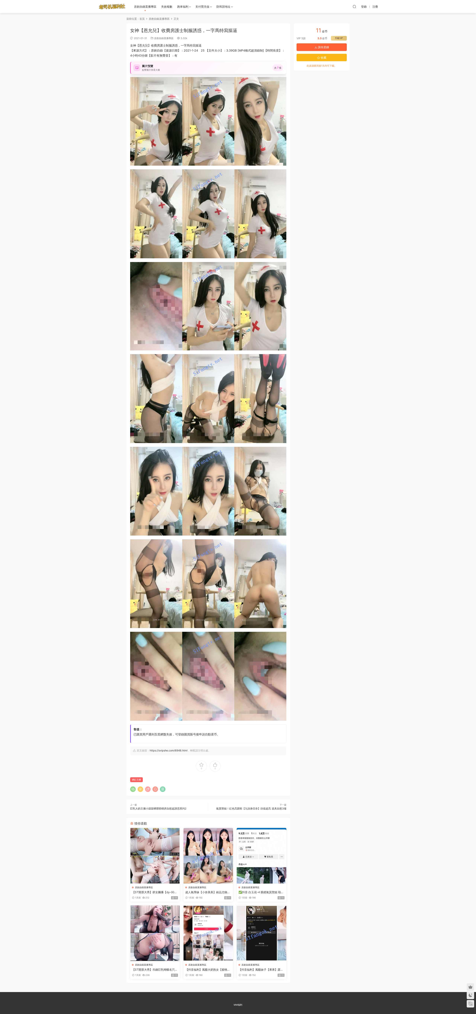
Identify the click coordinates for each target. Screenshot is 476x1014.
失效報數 (166, 6)
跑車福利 (182, 6)
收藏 (323, 57)
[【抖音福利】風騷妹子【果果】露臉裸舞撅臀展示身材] (261, 933)
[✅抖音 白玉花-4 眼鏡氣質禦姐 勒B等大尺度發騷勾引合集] (261, 856)
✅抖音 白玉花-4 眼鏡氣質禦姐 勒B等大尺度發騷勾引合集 (261, 892)
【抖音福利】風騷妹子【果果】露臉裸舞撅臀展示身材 (261, 970)
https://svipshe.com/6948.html (168, 750)
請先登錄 (323, 47)
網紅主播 (136, 779)
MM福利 (238, 1004)
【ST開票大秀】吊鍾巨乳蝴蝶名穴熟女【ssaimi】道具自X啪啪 (155, 970)
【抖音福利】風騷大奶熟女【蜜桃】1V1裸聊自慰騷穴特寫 (207, 970)
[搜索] (354, 6)
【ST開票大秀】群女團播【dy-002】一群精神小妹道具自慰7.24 (153, 892)
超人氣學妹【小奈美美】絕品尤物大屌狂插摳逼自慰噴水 (207, 892)
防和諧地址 (223, 6)
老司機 (112, 6)
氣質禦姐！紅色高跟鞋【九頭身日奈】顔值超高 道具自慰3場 (251, 808)
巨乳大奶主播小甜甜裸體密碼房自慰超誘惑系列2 (158, 808)
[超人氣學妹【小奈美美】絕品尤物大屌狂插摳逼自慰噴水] (208, 856)
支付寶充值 (202, 6)
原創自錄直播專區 (145, 6)
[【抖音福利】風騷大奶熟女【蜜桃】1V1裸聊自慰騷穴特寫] (208, 933)
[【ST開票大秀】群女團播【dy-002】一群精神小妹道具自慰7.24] (155, 856)
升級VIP (339, 38)
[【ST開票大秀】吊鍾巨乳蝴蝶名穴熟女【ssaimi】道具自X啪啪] (155, 933)
